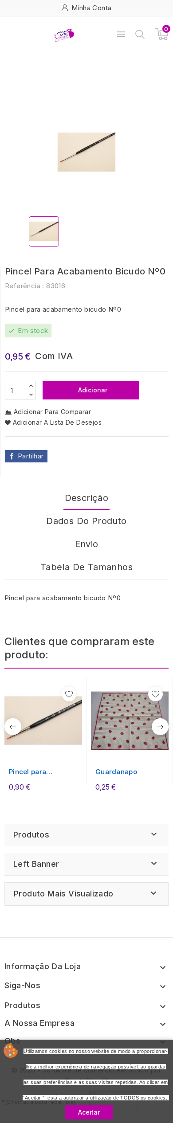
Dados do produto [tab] (86, 521)
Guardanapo (116, 771)
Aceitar (89, 1112)
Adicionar (91, 390)
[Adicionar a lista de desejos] (69, 694)
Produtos (31, 834)
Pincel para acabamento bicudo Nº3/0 (42, 772)
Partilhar (31, 456)
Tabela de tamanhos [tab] (86, 567)
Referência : (24, 286)
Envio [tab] (86, 544)
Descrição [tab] (87, 498)
